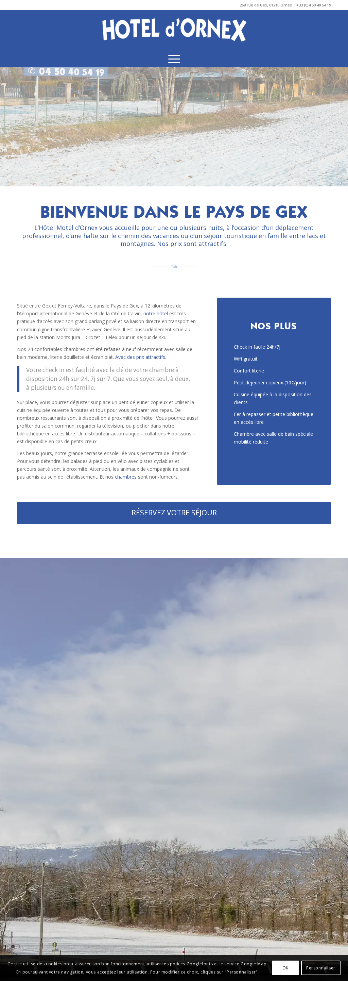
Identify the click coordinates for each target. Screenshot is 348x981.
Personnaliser (320, 968)
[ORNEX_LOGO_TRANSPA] (174, 30)
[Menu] (174, 58)
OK (285, 968)
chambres (126, 476)
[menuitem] (174, 58)
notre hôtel (155, 313)
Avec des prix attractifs (140, 357)
